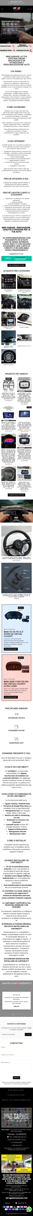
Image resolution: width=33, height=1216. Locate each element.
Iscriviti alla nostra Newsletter (16, 1100)
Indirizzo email (7, 1054)
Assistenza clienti (16, 1090)
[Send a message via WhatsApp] (29, 1209)
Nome (3, 1047)
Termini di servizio (17, 1083)
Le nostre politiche (16, 1095)
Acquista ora (11, 649)
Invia (16, 1077)
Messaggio (5, 1062)
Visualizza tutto (16, 495)
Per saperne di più (16, 265)
